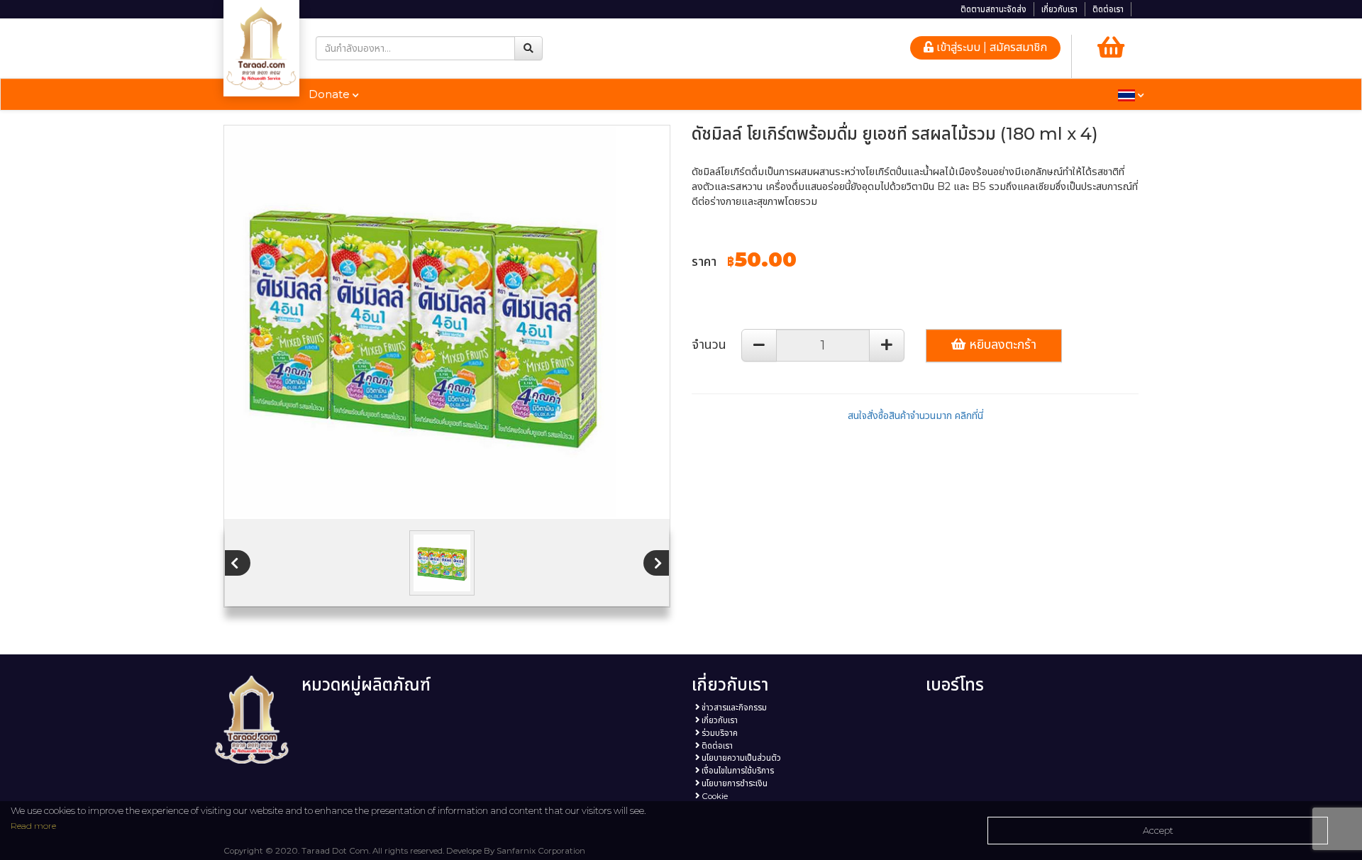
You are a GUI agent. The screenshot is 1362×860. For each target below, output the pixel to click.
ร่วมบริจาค (718, 733)
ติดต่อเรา (1108, 9)
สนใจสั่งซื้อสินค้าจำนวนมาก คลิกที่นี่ (915, 415)
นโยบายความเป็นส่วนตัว (740, 758)
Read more (33, 825)
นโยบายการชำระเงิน (733, 783)
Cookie (713, 796)
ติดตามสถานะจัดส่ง (993, 9)
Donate (331, 94)
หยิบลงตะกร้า (1000, 344)
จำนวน (709, 344)
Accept (1158, 830)
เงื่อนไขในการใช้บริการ (736, 771)
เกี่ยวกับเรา (1059, 9)
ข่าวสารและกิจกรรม (733, 708)
